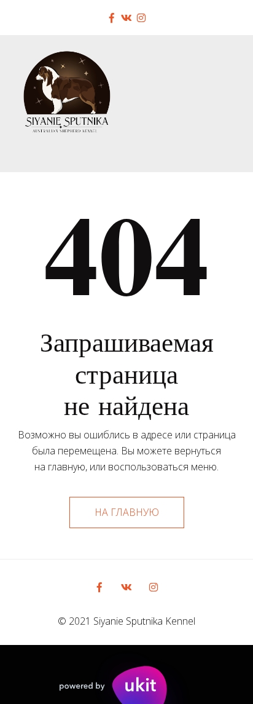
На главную (127, 512)
